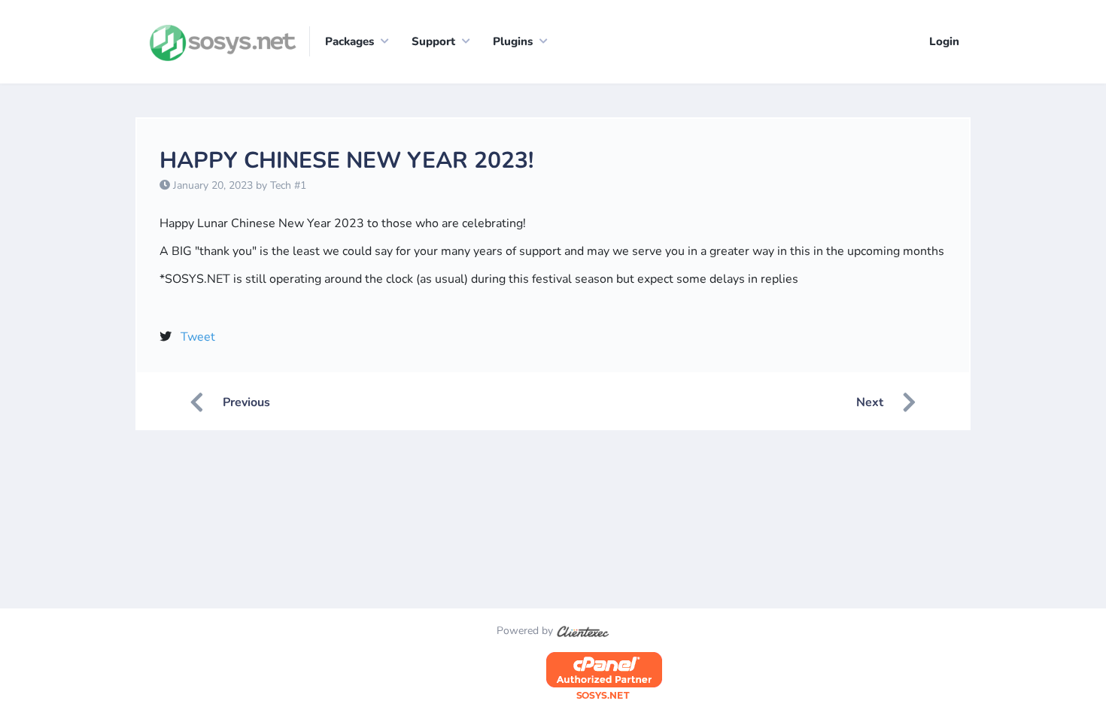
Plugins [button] (513, 41)
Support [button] (433, 41)
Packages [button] (349, 41)
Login (944, 41)
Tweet (198, 337)
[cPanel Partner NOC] (604, 676)
